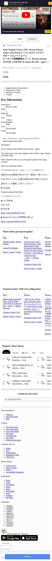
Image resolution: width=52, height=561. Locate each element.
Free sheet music (12, 429)
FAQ (8, 451)
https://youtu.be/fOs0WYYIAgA (13, 221)
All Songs (9, 434)
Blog (8, 419)
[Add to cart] (3, 557)
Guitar (8, 483)
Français (10, 523)
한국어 (9, 520)
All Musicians (11, 436)
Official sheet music (13, 440)
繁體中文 (10, 514)
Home (5, 138)
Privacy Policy (11, 468)
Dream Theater (13, 138)
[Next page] (47, 346)
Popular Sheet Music (13, 346)
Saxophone (10, 485)
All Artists (10, 438)
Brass (8, 493)
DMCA (9, 470)
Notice (8, 448)
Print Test (10, 457)
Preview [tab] (32, 39)
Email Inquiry (11, 453)
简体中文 (10, 517)
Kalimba (9, 496)
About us (9, 415)
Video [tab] (19, 39)
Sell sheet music (12, 417)
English (9, 506)
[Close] (2, 3)
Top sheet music (12, 427)
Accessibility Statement (15, 472)
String (8, 489)
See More (9, 498)
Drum (8, 487)
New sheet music (12, 431)
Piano (8, 480)
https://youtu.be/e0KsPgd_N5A (13, 213)
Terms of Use (11, 466)
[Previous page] (43, 346)
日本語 (9, 511)
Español (9, 509)
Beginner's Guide (12, 455)
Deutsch (10, 525)
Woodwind (10, 491)
